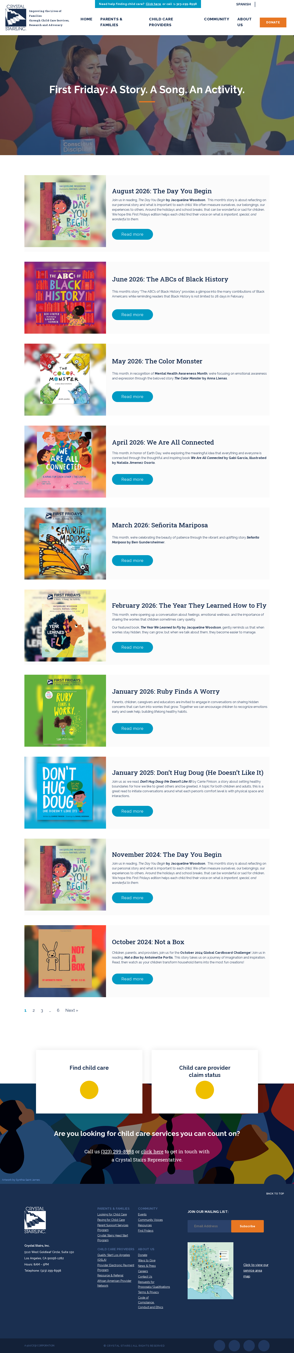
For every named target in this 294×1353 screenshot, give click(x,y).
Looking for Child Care (112, 1214)
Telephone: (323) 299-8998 (42, 1270)
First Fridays (145, 1230)
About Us (244, 22)
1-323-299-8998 (185, 4)
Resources (145, 1225)
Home (86, 19)
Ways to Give (146, 1260)
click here (152, 1151)
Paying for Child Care (111, 1219)
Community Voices (150, 1219)
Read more (132, 234)
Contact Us (145, 1276)
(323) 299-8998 (117, 1151)
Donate (273, 22)
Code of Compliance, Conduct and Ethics (150, 1302)
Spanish (243, 4)
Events (142, 1214)
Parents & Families (111, 22)
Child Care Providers (161, 22)
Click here (153, 4)
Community (216, 19)
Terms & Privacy (148, 1292)
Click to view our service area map (255, 1270)
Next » (71, 1010)
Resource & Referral (110, 1275)
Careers (143, 1271)
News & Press (147, 1265)
